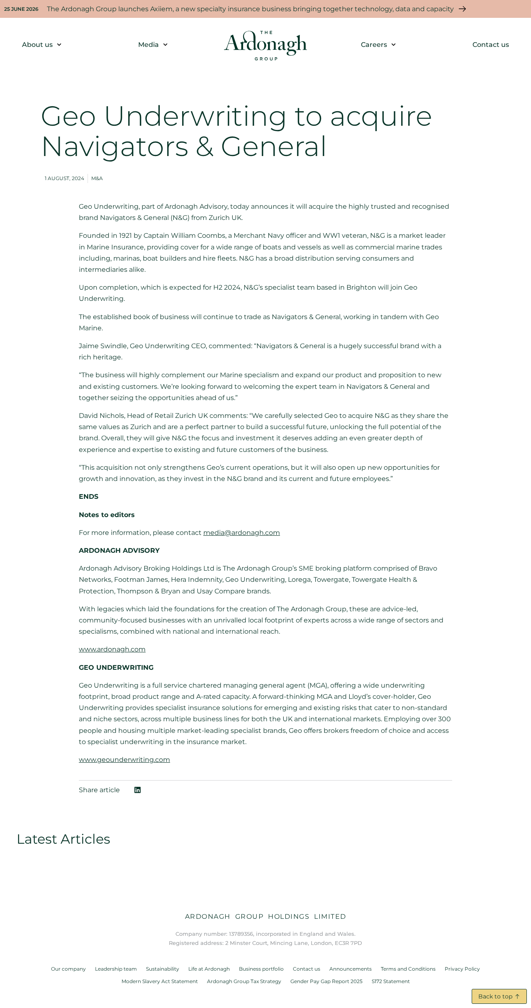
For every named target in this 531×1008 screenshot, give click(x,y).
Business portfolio (261, 969)
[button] (137, 790)
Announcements (350, 969)
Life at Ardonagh (209, 969)
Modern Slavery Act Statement (160, 981)
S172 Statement (391, 981)
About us (37, 45)
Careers (374, 45)
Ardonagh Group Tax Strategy (244, 981)
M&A (97, 178)
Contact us (491, 45)
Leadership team (116, 969)
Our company (68, 969)
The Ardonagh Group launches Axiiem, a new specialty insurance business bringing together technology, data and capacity (250, 9)
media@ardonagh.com (241, 533)
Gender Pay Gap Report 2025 (326, 981)
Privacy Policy (462, 969)
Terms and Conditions (408, 969)
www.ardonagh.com (112, 649)
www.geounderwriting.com (124, 760)
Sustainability (162, 969)
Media (148, 45)
